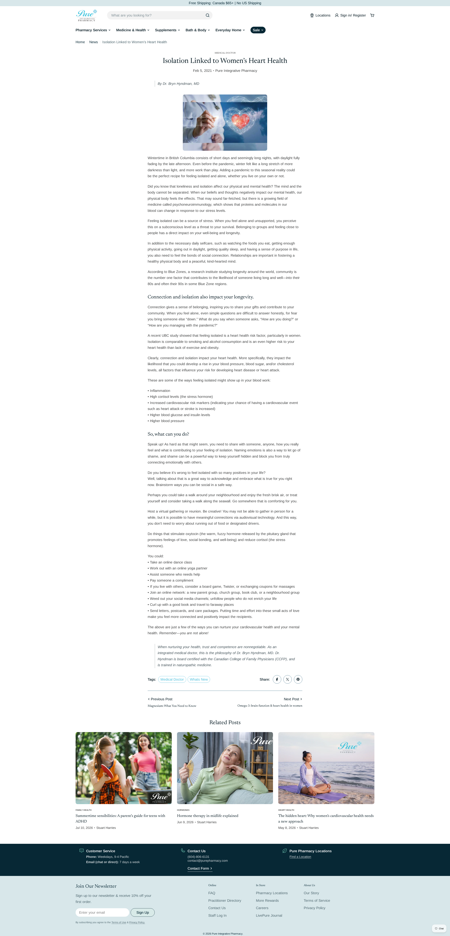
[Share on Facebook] (277, 679)
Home (80, 42)
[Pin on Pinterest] (298, 679)
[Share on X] (287, 679)
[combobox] (160, 15)
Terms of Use (118, 922)
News (93, 42)
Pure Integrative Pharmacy (227, 933)
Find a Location (300, 857)
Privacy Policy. (137, 922)
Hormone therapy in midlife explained (207, 816)
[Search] (207, 15)
